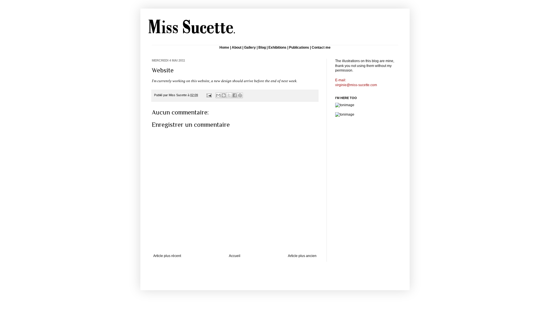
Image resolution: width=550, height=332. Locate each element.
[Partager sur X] (229, 95)
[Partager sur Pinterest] (240, 95)
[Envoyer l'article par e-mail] (209, 95)
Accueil (234, 256)
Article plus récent (167, 256)
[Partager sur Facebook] (234, 95)
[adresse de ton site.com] (344, 105)
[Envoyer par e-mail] (218, 95)
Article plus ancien (302, 256)
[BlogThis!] (224, 95)
